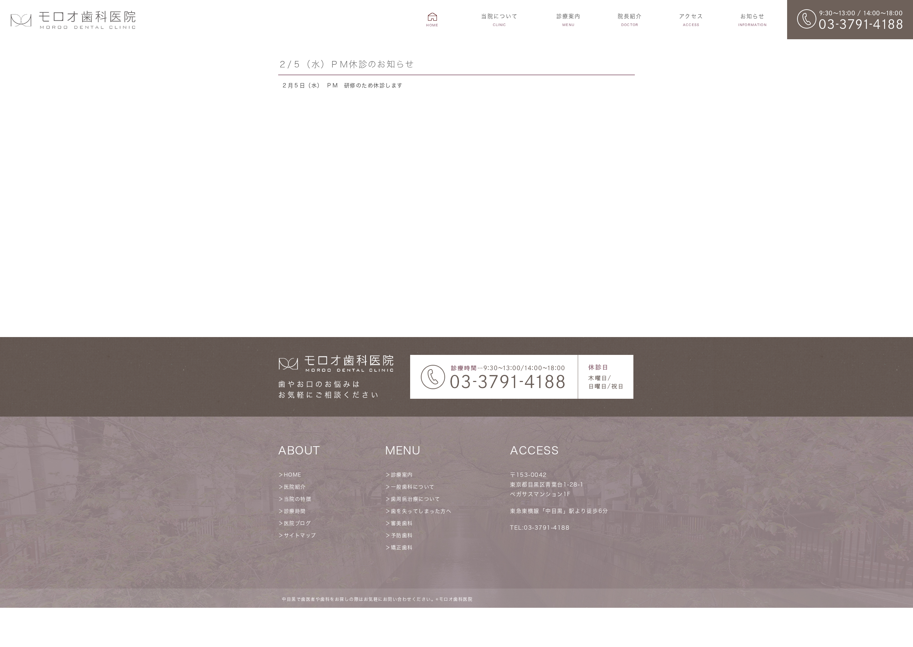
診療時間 (295, 511)
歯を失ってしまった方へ (421, 511)
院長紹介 (630, 20)
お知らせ (752, 20)
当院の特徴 (298, 498)
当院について (499, 20)
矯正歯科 (402, 547)
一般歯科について (413, 486)
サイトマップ (300, 535)
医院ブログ (297, 523)
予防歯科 (402, 535)
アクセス (691, 20)
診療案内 (402, 474)
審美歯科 (402, 523)
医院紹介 (295, 486)
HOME (293, 474)
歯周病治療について (415, 498)
